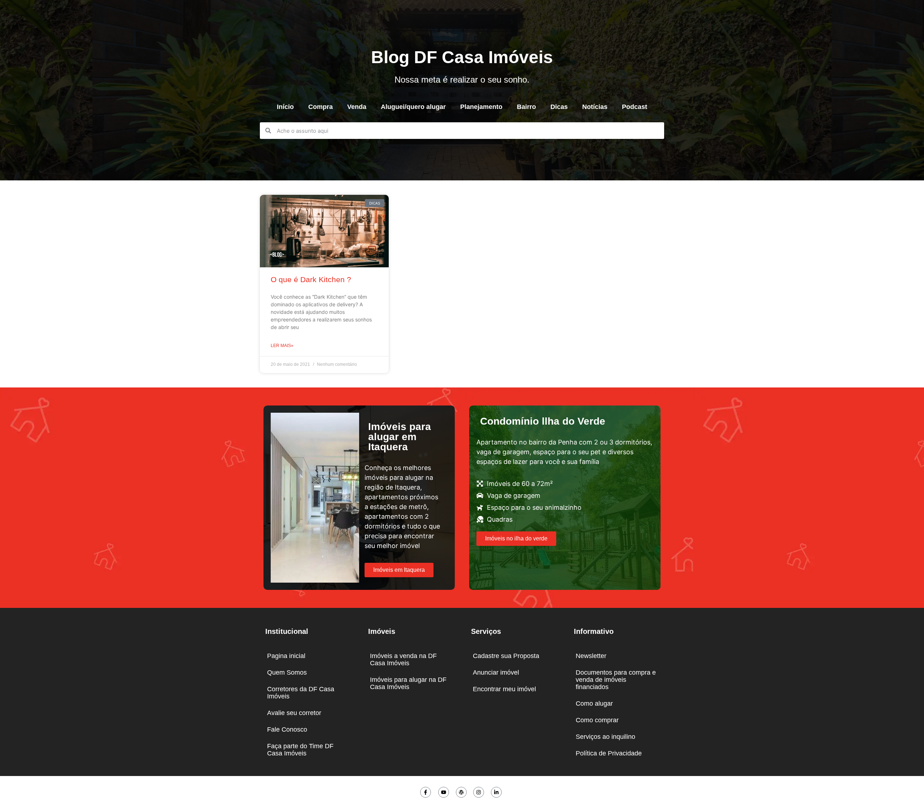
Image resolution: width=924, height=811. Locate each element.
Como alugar (594, 703)
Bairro (526, 106)
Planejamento (481, 106)
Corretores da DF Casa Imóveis (300, 692)
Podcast (634, 106)
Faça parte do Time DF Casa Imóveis (300, 749)
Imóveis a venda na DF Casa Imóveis (403, 659)
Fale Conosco (287, 729)
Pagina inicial (286, 655)
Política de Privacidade (609, 753)
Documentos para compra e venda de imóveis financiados (616, 680)
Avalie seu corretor (294, 712)
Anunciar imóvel (496, 672)
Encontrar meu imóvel (504, 689)
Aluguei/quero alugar (413, 106)
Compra (320, 106)
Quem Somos (287, 672)
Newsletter (591, 655)
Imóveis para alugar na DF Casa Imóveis (408, 683)
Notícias (594, 106)
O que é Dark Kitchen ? (311, 279)
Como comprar (597, 720)
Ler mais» (282, 345)
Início (285, 106)
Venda (356, 106)
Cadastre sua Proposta (506, 655)
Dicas (559, 106)
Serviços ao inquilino (605, 736)
